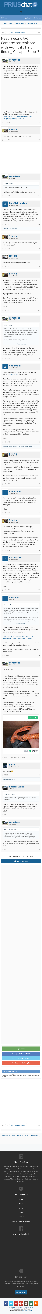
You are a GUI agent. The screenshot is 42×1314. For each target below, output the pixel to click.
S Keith (13, 129)
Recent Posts (32, 24)
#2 (39, 140)
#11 (39, 512)
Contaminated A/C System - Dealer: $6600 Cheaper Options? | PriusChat (18, 117)
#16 (39, 775)
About (21, 1204)
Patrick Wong (16, 786)
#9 (39, 442)
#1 (39, 122)
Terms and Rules (22, 1136)
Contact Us (6, 1136)
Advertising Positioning (16, 1307)
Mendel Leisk (7, 228)
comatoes (14, 60)
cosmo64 (5, 446)
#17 (39, 814)
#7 (39, 310)
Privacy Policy (35, 1136)
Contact (21, 1217)
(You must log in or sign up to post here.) (21, 856)
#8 (39, 358)
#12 (39, 550)
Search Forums (7, 24)
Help (13, 1136)
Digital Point (29, 1307)
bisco (12, 764)
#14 (39, 655)
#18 (39, 849)
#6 (39, 266)
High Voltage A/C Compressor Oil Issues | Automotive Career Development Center (18, 637)
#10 (39, 484)
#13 (39, 590)
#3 (39, 195)
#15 (39, 757)
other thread (13, 374)
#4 (39, 224)
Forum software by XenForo (21, 1309)
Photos (21, 1212)
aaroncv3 (14, 597)
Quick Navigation (24, 1221)
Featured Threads (20, 24)
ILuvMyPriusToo (18, 203)
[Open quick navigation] (39, 32)
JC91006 (13, 256)
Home (21, 1199)
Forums (21, 1208)
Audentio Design (27, 1311)
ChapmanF (15, 365)
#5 (39, 248)
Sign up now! (21, 1049)
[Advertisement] (21, 93)
